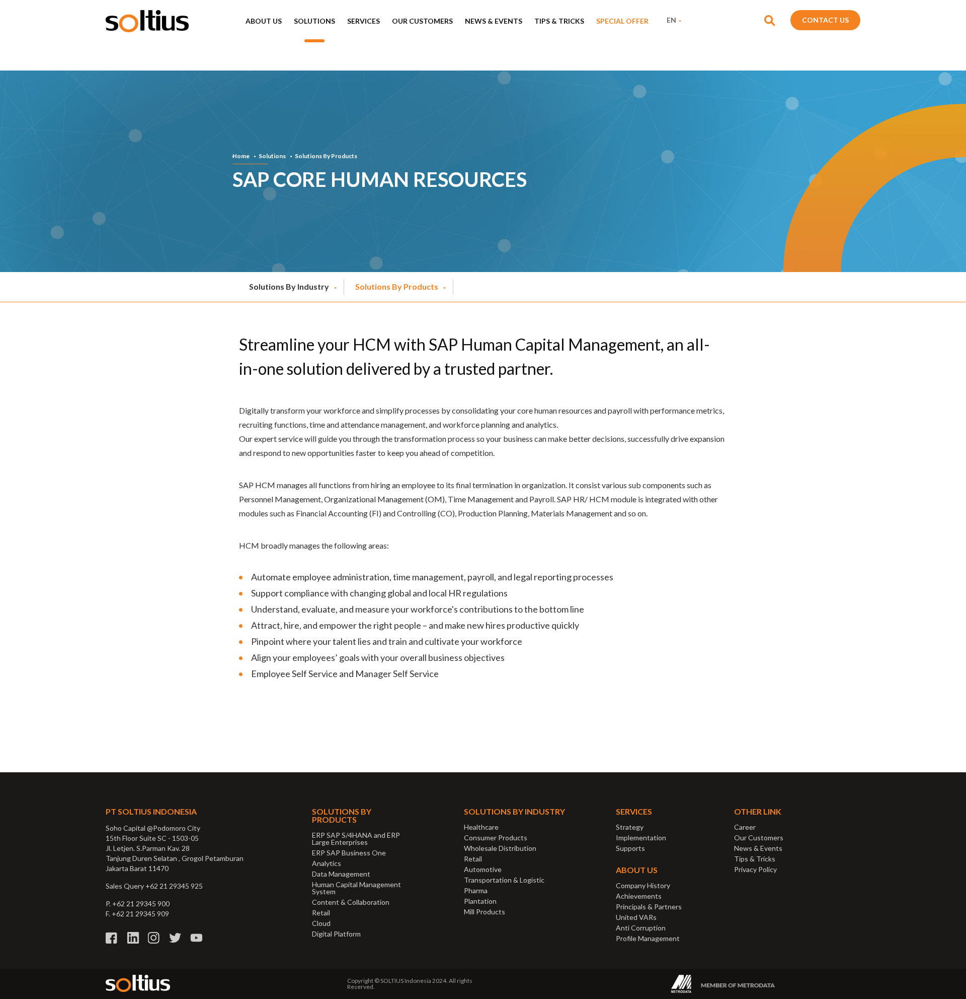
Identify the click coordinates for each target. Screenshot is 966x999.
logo (147, 21)
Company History (643, 885)
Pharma (476, 890)
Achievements (639, 896)
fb (112, 937)
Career (745, 827)
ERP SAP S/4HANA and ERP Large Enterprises (356, 838)
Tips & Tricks (559, 21)
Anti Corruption (641, 927)
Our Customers (422, 21)
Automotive (483, 869)
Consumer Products (495, 837)
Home (241, 156)
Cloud (321, 923)
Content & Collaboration (350, 902)
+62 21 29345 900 (141, 903)
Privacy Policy (755, 869)
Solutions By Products (326, 156)
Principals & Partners (649, 906)
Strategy (629, 827)
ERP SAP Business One (349, 852)
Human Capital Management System (356, 888)
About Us (264, 21)
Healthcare (481, 827)
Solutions (314, 21)
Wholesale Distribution (500, 848)
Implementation (641, 837)
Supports (630, 848)
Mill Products (484, 911)
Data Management (341, 874)
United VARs (636, 917)
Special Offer (622, 21)
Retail (321, 912)
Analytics (326, 863)
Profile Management (648, 938)
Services (363, 21)
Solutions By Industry (289, 286)
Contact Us (825, 20)
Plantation (480, 901)
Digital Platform (336, 933)
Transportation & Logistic (504, 880)
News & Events (493, 21)
